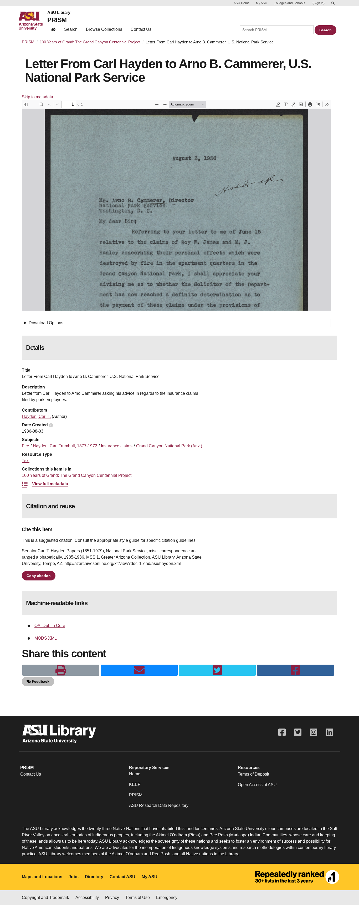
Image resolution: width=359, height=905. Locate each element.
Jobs (74, 876)
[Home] (33, 21)
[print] (60, 670)
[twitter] (217, 670)
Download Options (46, 323)
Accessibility (87, 897)
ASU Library (58, 13)
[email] (139, 670)
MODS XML (45, 638)
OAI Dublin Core (49, 625)
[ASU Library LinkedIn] (329, 732)
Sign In (319, 3)
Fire (25, 446)
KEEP (135, 784)
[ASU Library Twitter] (298, 732)
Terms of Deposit (253, 774)
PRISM (56, 19)
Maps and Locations (42, 876)
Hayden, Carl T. (36, 416)
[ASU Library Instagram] (313, 732)
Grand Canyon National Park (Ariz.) (169, 446)
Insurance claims (116, 446)
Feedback (40, 681)
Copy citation (39, 576)
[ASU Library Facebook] (282, 732)
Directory (94, 876)
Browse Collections (104, 29)
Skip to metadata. (38, 97)
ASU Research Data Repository (158, 805)
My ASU (261, 3)
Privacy (112, 897)
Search (71, 29)
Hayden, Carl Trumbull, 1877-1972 (65, 446)
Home (134, 774)
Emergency (166, 897)
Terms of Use (137, 897)
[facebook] (295, 670)
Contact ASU (122, 876)
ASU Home (242, 3)
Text (25, 460)
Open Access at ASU (257, 784)
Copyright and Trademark (45, 897)
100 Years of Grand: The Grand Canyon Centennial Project (90, 42)
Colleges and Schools (289, 3)
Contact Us (141, 29)
